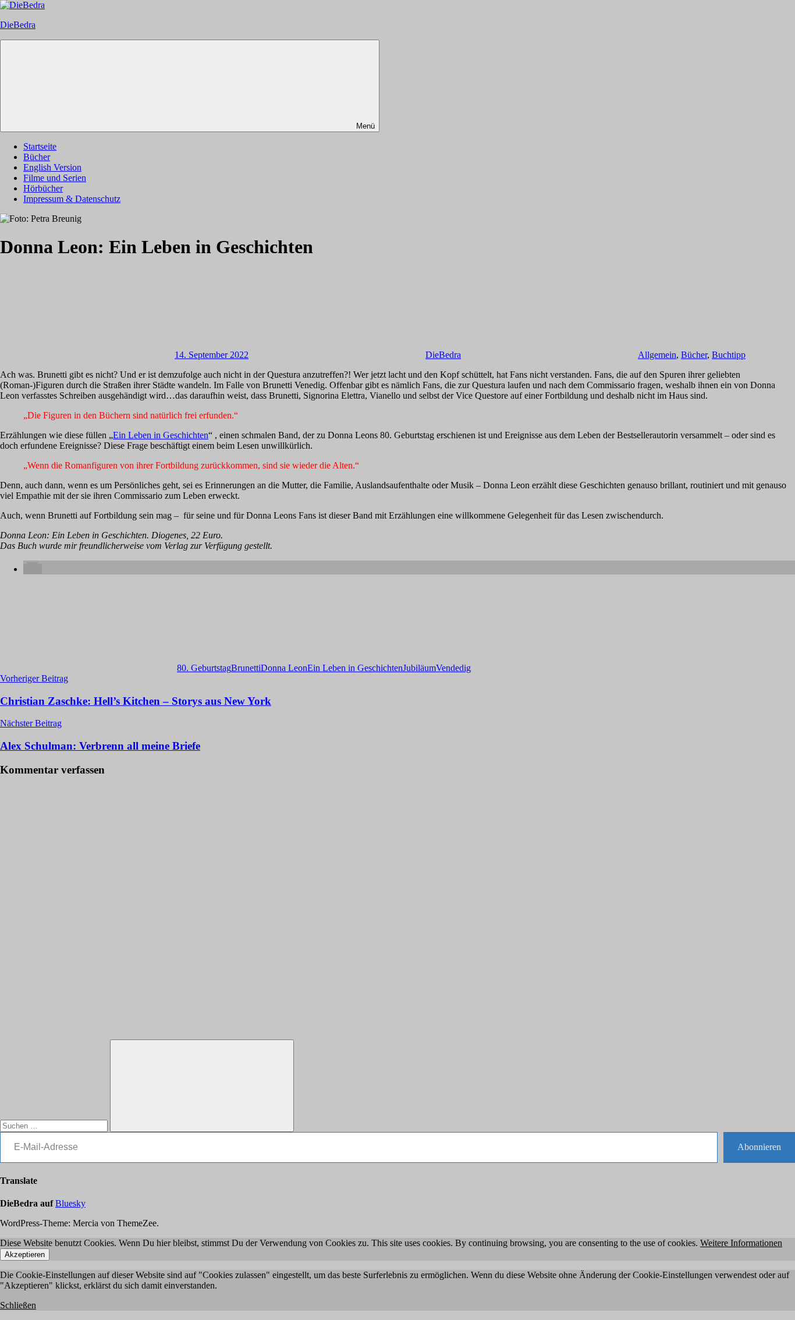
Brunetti (246, 668)
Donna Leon (284, 668)
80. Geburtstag (204, 668)
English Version (52, 167)
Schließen (18, 1305)
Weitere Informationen (741, 1243)
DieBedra (18, 25)
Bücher (36, 157)
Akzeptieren (25, 1254)
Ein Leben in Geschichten (160, 435)
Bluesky (70, 1203)
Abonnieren (759, 1147)
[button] (32, 569)
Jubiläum (419, 668)
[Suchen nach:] (55, 1125)
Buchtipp (729, 355)
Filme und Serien (54, 178)
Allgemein (657, 355)
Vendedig (453, 668)
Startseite (39, 146)
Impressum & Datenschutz (71, 199)
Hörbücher (43, 188)
